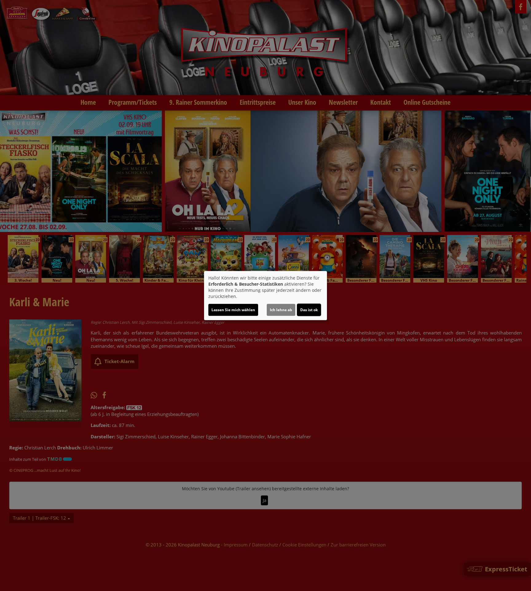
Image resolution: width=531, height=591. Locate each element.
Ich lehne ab (281, 309)
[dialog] (265, 295)
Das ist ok (309, 309)
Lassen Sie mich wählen (233, 309)
